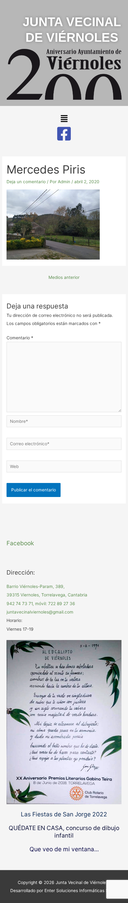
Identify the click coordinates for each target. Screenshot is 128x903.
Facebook (20, 543)
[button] (64, 119)
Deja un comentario (26, 181)
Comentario (20, 337)
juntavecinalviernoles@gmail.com (40, 611)
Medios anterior (64, 277)
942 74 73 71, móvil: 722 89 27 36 (41, 603)
